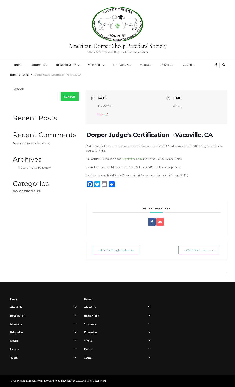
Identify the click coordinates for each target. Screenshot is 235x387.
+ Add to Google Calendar (116, 250)
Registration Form (132, 158)
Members (95, 64)
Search (18, 89)
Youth (187, 64)
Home (18, 64)
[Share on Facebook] (152, 222)
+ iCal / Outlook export (199, 250)
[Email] (160, 222)
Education (121, 64)
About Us (38, 64)
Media (144, 64)
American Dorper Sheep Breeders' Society (117, 46)
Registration (66, 64)
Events (165, 64)
